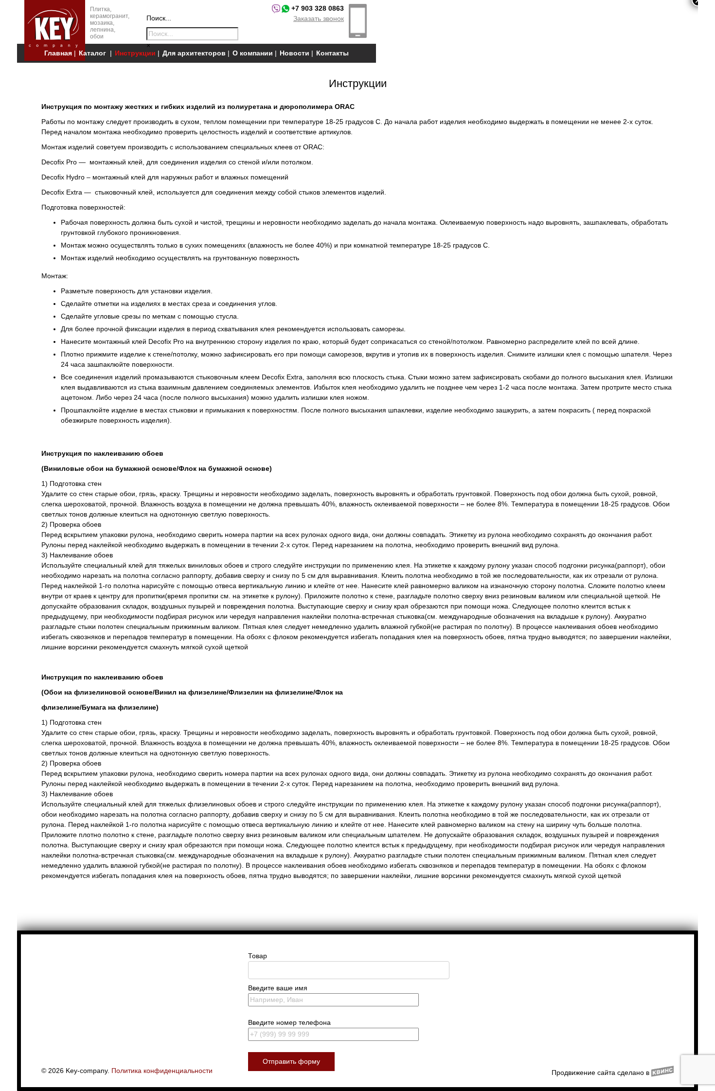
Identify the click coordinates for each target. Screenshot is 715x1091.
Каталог (92, 53)
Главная (58, 53)
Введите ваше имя (277, 988)
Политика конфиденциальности (162, 1070)
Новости (294, 53)
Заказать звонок (318, 18)
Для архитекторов (194, 53)
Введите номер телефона (289, 1022)
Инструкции (135, 53)
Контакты (332, 53)
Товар (257, 956)
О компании (252, 53)
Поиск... (158, 18)
